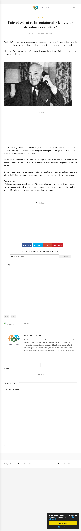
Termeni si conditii (64, 464)
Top (74, 463)
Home (41, 445)
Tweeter (38, 245)
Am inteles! (63, 523)
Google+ (48, 245)
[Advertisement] (40, 129)
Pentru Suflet (22, 464)
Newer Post (71, 445)
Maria (40, 17)
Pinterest (58, 245)
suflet (13, 316)
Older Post (10, 445)
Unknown (10, 324)
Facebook (49, 190)
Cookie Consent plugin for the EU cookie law (63, 527)
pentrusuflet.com (25, 184)
